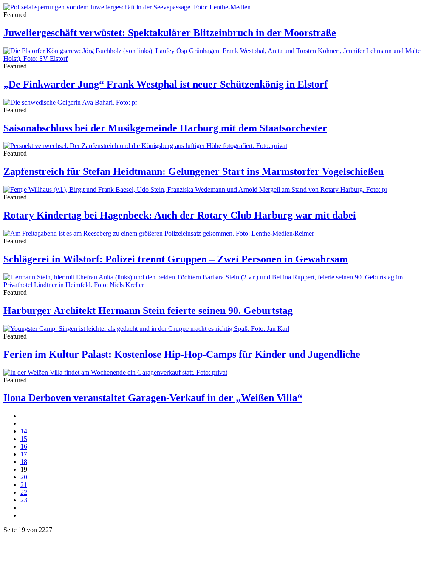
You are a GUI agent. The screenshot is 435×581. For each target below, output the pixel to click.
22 (23, 492)
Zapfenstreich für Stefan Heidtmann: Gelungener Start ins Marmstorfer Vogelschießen (193, 171)
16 (23, 446)
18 (23, 461)
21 (23, 484)
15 (23, 438)
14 (23, 431)
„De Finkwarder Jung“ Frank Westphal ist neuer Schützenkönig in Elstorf (165, 84)
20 (23, 477)
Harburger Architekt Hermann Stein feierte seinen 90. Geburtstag (148, 310)
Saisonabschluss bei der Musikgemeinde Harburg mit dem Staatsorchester (165, 128)
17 (23, 454)
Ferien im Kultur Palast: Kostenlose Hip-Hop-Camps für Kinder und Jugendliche (181, 354)
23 (23, 500)
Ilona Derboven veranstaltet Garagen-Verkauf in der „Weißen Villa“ (152, 397)
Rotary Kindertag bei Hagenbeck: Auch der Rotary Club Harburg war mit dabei (179, 215)
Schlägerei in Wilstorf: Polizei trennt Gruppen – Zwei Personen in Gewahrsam (175, 259)
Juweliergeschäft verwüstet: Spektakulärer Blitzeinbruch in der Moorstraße (169, 32)
